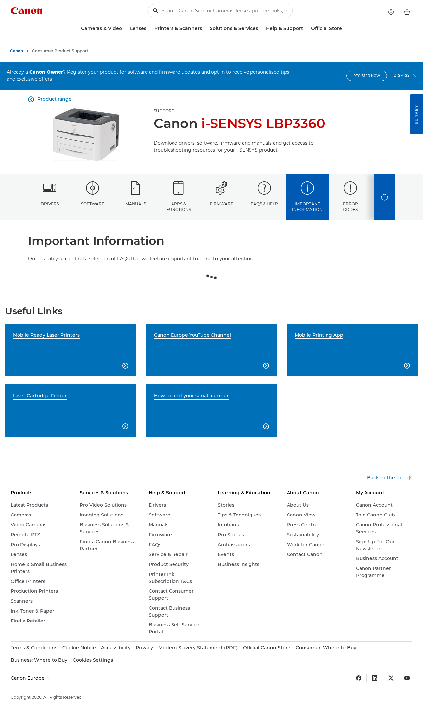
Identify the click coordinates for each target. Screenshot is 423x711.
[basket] (407, 12)
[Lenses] (149, 28)
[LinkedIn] (374, 678)
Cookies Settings (93, 660)
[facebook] (358, 678)
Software (92, 203)
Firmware (221, 203)
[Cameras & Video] (124, 28)
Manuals (135, 203)
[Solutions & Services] (260, 28)
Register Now (366, 76)
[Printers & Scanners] (204, 28)
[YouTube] (407, 678)
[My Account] (391, 12)
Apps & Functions (178, 206)
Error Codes (350, 206)
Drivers (50, 203)
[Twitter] (391, 678)
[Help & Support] (305, 28)
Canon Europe (28, 678)
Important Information (307, 206)
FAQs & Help (264, 203)
